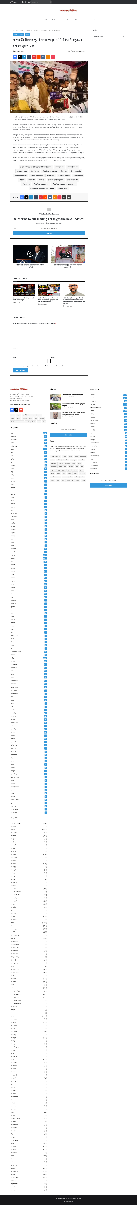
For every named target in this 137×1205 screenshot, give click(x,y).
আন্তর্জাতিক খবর (73, 167)
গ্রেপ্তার (18, 418)
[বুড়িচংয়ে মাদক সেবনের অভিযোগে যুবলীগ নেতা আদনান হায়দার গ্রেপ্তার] (24, 290)
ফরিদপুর (13, 796)
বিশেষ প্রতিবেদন (15, 787)
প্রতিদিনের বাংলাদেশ (21, 176)
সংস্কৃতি (83, 20)
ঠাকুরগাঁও (13, 533)
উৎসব (12, 780)
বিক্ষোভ (12, 632)
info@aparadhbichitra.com (22, 404)
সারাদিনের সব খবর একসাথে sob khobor (43, 188)
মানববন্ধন (13, 600)
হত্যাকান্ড (13, 610)
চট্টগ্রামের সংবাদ (22, 171)
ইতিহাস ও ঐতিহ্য (15, 799)
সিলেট (12, 468)
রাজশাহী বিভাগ (14, 694)
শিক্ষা (12, 594)
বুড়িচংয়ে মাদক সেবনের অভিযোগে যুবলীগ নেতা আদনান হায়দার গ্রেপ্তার (23, 299)
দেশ (12, 562)
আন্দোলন (13, 623)
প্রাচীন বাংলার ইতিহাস (37, 176)
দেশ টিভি (64, 171)
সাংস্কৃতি (13, 771)
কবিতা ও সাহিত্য (15, 777)
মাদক (22, 422)
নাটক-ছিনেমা (14, 774)
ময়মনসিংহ (13, 481)
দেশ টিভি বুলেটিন (76, 171)
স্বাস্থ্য (12, 597)
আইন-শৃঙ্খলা (14, 668)
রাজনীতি (46, 20)
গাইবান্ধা (13, 465)
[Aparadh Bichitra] (68, 10)
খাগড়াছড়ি (13, 539)
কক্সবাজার (13, 494)
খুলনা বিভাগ (14, 690)
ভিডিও (12, 703)
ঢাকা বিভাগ (13, 684)
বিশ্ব (68, 20)
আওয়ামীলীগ (25, 415)
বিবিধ (12, 697)
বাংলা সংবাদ (51, 176)
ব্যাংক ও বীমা (14, 742)
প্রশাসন (13, 661)
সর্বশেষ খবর (26, 184)
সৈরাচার (33, 422)
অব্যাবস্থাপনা (14, 440)
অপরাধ (89, 20)
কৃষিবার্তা (13, 607)
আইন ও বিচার (14, 664)
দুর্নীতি (36, 418)
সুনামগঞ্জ (13, 507)
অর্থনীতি (75, 20)
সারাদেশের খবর (63, 188)
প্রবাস (12, 761)
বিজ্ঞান (12, 642)
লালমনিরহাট (13, 529)
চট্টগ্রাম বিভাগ (14, 680)
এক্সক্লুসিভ (13, 436)
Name (15, 349)
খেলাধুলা (13, 767)
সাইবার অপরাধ (14, 446)
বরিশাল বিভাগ (14, 687)
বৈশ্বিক (30, 30)
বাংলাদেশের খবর (79, 176)
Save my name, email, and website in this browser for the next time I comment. (39, 366)
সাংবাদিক (27, 422)
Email (15, 357)
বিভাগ (12, 677)
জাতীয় (12, 658)
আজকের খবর (60, 167)
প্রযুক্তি (13, 616)
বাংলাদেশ (61, 20)
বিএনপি (12, 422)
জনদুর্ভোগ (13, 568)
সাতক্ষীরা (13, 523)
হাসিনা (44, 422)
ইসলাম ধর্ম (13, 548)
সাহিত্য (12, 645)
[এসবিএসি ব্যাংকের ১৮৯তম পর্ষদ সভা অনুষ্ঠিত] (55, 397)
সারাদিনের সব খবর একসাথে (41, 184)
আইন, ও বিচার (14, 723)
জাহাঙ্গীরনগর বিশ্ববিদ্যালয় (50, 171)
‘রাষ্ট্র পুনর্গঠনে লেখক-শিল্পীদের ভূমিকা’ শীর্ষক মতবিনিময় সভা (36, 167)
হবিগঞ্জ (12, 500)
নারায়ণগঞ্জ (13, 491)
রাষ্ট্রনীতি (53, 20)
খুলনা (12, 510)
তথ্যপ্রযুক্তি (14, 812)
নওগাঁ (12, 648)
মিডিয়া (12, 700)
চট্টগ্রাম (30, 418)
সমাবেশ (12, 626)
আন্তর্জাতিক (14, 713)
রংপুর (12, 472)
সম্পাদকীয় (13, 729)
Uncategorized (16, 651)
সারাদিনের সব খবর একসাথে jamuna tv (64, 184)
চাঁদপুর (12, 520)
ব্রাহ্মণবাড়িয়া (14, 513)
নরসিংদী (13, 655)
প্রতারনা (13, 587)
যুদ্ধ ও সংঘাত (14, 803)
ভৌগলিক (21, 34)
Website (52, 357)
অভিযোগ (18, 415)
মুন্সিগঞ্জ (12, 542)
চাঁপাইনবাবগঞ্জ (14, 517)
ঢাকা (12, 456)
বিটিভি (22, 180)
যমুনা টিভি (32, 180)
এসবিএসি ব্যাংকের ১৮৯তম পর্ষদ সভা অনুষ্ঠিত (72, 395)
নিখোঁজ (12, 639)
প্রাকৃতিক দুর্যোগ (14, 635)
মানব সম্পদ (13, 748)
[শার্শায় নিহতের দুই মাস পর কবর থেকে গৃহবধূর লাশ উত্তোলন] (55, 406)
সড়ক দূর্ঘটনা (13, 790)
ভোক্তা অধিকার (14, 809)
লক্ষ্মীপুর (12, 497)
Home (16, 30)
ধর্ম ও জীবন (13, 552)
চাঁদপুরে (12, 484)
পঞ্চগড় (12, 478)
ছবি (12, 707)
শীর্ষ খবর (42, 180)
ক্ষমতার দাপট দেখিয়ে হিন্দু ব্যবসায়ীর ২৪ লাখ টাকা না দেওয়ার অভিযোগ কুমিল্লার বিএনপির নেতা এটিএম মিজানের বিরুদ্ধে (48, 300)
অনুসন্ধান (13, 581)
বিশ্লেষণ (13, 732)
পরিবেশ (12, 671)
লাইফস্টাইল (13, 806)
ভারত (17, 422)
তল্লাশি (13, 619)
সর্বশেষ (39, 20)
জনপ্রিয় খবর (35, 171)
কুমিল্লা (12, 418)
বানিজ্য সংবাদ (14, 745)
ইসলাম (96, 20)
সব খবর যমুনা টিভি (73, 180)
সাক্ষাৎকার (13, 735)
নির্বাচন (12, 591)
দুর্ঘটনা (12, 674)
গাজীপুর (12, 475)
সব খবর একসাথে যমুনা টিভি (56, 180)
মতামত (12, 726)
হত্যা (39, 422)
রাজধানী (13, 565)
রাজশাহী (13, 488)
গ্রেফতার (25, 418)
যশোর (12, 545)
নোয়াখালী (13, 504)
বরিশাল (12, 462)
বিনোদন (12, 764)
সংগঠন (12, 584)
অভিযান (12, 415)
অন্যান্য (21, 30)
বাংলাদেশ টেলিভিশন (65, 176)
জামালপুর (13, 536)
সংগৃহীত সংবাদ (14, 716)
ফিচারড (12, 793)
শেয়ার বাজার (14, 755)
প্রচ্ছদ (12, 629)
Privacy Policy (68, 1201)
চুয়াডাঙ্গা (13, 526)
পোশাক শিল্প (13, 751)
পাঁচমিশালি (13, 603)
